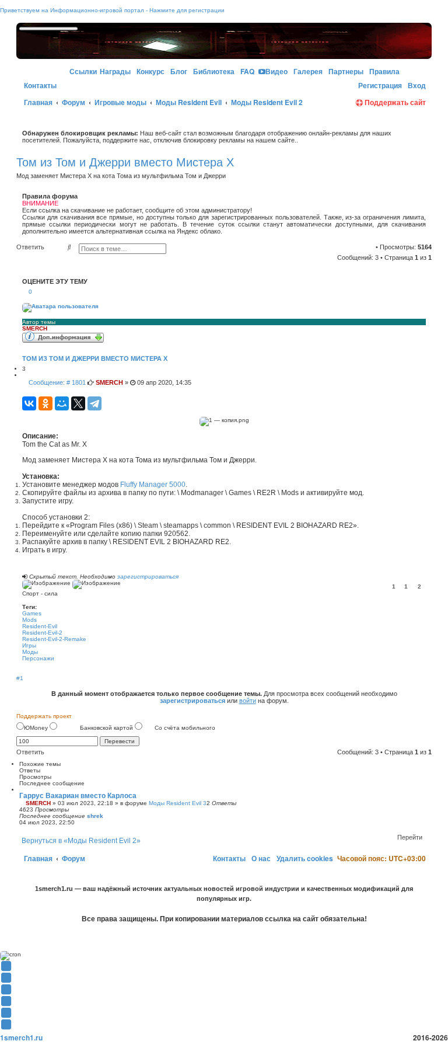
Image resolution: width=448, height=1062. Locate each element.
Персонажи (38, 658)
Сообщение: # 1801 (56, 382)
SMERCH (34, 328)
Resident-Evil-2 (42, 632)
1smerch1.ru (21, 1037)
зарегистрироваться (147, 576)
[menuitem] (149, 71)
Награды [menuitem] (115, 71)
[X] (78, 403)
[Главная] (43, 53)
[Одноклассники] (45, 403)
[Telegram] (95, 403)
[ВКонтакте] (29, 403)
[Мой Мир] (62, 403)
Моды (30, 652)
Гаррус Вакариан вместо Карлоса (77, 796)
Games (31, 613)
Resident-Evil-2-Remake (54, 639)
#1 (19, 678)
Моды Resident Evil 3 (177, 803)
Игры (29, 645)
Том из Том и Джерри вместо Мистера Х (125, 162)
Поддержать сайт (394, 102)
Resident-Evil (39, 626)
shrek (95, 816)
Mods (29, 620)
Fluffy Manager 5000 (153, 485)
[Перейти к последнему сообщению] (107, 816)
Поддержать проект (44, 716)
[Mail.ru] (351, 85)
